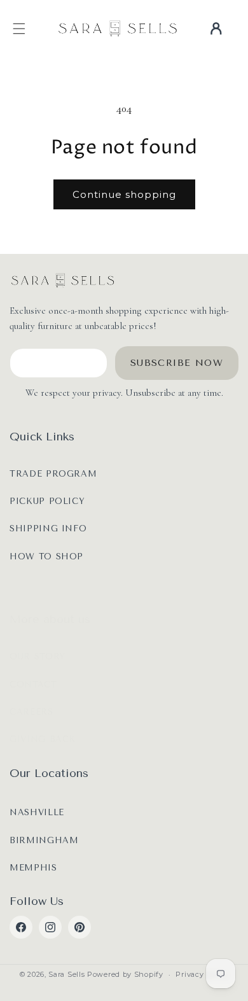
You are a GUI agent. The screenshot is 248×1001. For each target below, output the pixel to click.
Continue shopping (124, 194)
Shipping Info (48, 528)
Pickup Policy (47, 501)
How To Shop (46, 556)
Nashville (37, 812)
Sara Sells (66, 974)
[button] (19, 29)
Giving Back (43, 739)
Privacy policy (202, 974)
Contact (33, 684)
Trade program (53, 474)
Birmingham (44, 840)
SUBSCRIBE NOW (176, 363)
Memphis (33, 867)
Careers (31, 712)
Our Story (37, 656)
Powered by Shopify (125, 974)
